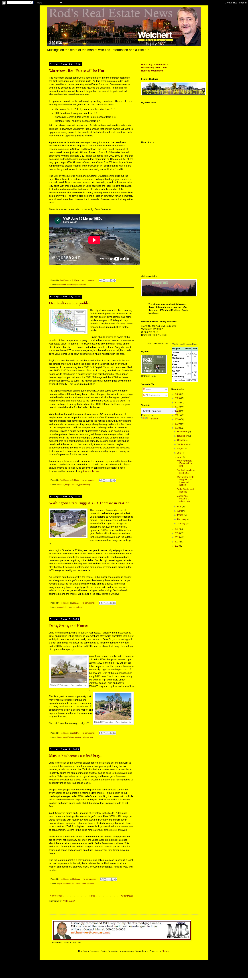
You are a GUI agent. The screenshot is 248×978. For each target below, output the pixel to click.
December (182, 431)
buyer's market (64, 883)
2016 (177, 533)
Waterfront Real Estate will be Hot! (77, 70)
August (181, 448)
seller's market (88, 883)
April (179, 511)
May (179, 506)
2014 (177, 541)
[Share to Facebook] (111, 280)
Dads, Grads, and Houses (68, 625)
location (60, 484)
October (181, 440)
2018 (177, 428)
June (180, 457)
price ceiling (84, 484)
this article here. (91, 471)
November (182, 436)
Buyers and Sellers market (69, 737)
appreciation (62, 607)
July (179, 453)
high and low (87, 737)
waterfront (82, 285)
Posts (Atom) (68, 901)
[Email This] (100, 280)
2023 (177, 406)
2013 (177, 546)
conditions (76, 883)
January (181, 523)
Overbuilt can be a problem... (71, 303)
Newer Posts (56, 896)
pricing (79, 607)
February (182, 519)
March (180, 515)
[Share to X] (107, 280)
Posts (148, 389)
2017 (177, 529)
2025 (177, 398)
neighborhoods (71, 484)
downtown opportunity (66, 285)
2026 (177, 394)
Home (92, 896)
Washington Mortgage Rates (185, 344)
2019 (177, 424)
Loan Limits (152, 343)
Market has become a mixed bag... (75, 755)
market (72, 607)
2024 (177, 402)
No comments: (88, 280)
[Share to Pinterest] (114, 280)
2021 (177, 415)
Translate (153, 418)
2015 (177, 537)
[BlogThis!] (104, 280)
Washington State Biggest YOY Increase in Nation (89, 503)
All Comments (152, 395)
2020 (177, 419)
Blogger (165, 951)
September (183, 444)
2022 (177, 411)
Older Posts (127, 896)
